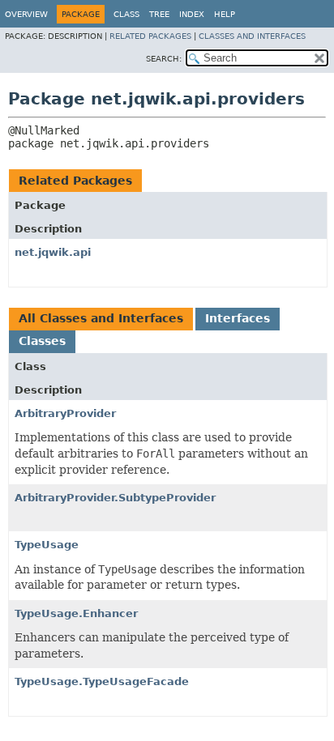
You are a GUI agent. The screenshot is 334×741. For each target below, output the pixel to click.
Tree (159, 14)
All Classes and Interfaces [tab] (101, 318)
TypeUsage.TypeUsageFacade (102, 681)
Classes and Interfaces (252, 36)
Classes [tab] (42, 340)
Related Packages (150, 36)
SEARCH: (164, 58)
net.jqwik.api (53, 252)
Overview (26, 14)
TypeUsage (47, 545)
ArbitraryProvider (65, 413)
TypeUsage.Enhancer (76, 613)
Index (191, 14)
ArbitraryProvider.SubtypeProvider (115, 498)
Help (224, 14)
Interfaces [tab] (237, 318)
